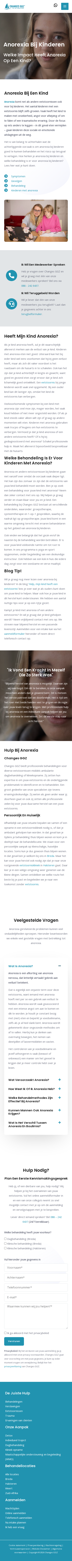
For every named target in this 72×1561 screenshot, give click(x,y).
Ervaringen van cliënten (18, 1420)
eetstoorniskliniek (30, 865)
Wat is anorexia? (20, 966)
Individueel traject (15, 1440)
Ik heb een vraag (14, 1527)
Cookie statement (17, 1545)
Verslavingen (12, 1406)
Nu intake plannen (15, 1522)
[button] (36, 966)
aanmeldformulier (14, 633)
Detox (9, 1435)
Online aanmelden (15, 1513)
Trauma (10, 1415)
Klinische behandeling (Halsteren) (26, 1248)
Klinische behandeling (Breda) (24, 1243)
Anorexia (9, 101)
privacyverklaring (12, 1366)
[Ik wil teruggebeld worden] (11, 303)
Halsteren (49, 865)
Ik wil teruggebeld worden (40, 293)
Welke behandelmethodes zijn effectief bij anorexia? (30, 1099)
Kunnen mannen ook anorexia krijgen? (30, 1112)
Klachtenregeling (54, 1545)
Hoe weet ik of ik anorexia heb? (31, 1089)
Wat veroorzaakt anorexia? (28, 1080)
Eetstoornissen (14, 1411)
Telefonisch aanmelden (18, 1517)
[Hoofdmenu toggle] (65, 6)
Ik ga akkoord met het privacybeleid (28, 1333)
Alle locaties (12, 1474)
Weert (8, 1488)
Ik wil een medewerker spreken (43, 265)
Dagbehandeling (14, 1445)
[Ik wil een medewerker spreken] (11, 275)
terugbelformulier (31, 314)
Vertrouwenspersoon (20, 1548)
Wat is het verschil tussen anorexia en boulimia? (27, 1124)
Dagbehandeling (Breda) (21, 1239)
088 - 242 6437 (29, 285)
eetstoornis (32, 884)
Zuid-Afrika (11, 1493)
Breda (50, 856)
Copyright (33, 1552)
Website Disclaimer (41, 1548)
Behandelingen (13, 1401)
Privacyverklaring (35, 1545)
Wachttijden (12, 1508)
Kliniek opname (14, 1449)
